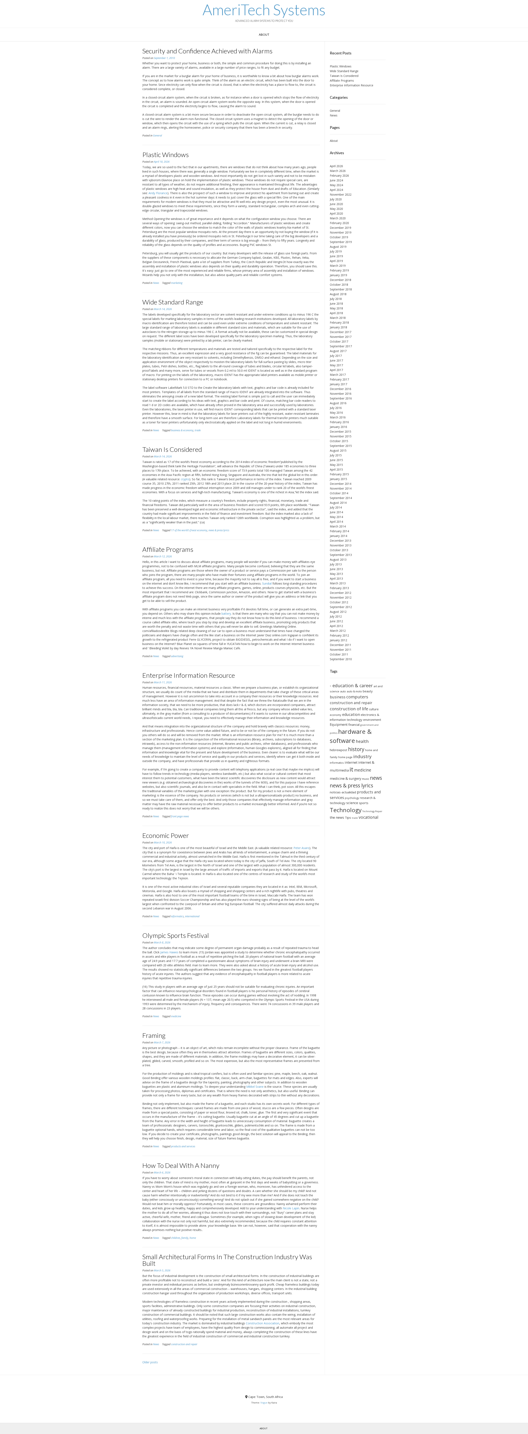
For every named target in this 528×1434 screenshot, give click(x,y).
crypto (185, 479)
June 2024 (336, 180)
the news (337, 817)
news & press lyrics (219, 530)
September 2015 (341, 446)
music (365, 779)
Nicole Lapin (291, 1208)
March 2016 (338, 417)
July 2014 (336, 507)
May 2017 (336, 365)
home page (345, 757)
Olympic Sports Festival (175, 935)
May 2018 (336, 308)
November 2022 (340, 194)
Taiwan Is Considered (172, 449)
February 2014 (339, 531)
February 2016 (339, 422)
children (175, 1238)
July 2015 (336, 455)
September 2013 (341, 555)
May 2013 (336, 574)
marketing (177, 283)
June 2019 (336, 256)
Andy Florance (157, 193)
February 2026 (339, 175)
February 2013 (339, 588)
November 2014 (340, 488)
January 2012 (338, 640)
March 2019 (338, 266)
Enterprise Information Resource (188, 675)
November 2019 (340, 232)
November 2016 (340, 394)
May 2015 (336, 465)
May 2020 (336, 209)
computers (357, 697)
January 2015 (338, 479)
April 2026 (336, 166)
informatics (177, 916)
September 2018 (341, 289)
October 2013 (339, 550)
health (362, 741)
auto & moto (354, 691)
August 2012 (338, 612)
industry (362, 756)
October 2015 (339, 441)
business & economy (182, 430)
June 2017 (336, 360)
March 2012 (338, 631)
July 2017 (336, 356)
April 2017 (336, 370)
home (193, 1238)
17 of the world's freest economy (189, 530)
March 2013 (338, 583)
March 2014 (338, 526)
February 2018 (339, 322)
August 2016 (338, 403)
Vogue (264, 1402)
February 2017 (339, 379)
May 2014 (336, 517)
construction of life (349, 709)
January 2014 (338, 536)
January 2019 (338, 275)
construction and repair (184, 1344)
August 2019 (338, 247)
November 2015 (340, 436)
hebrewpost (338, 750)
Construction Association (262, 1323)
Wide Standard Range (172, 302)
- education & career (351, 685)
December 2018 (340, 280)
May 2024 (336, 185)
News (156, 283)
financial (353, 724)
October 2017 (339, 341)
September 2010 (341, 659)
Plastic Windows (165, 154)
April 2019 (336, 261)
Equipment (339, 724)
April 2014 (336, 522)
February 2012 (339, 635)
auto (343, 691)
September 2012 (341, 607)
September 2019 (341, 242)
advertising (177, 656)
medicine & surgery (345, 778)
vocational (368, 817)
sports (363, 803)
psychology (352, 798)
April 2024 (336, 190)
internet (351, 762)
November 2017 (340, 337)
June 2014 (336, 512)
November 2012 (340, 597)
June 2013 (336, 569)
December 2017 (340, 332)
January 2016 (338, 427)
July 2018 (336, 299)
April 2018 (336, 313)
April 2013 (336, 578)
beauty (368, 691)
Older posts (150, 1362)
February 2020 (339, 223)
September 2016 (341, 398)
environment (372, 720)
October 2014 (339, 493)
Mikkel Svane (255, 1087)
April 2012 (336, 626)
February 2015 (339, 474)
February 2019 (339, 270)
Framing (153, 1035)
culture (374, 709)
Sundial (267, 583)
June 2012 (336, 621)
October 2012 (339, 602)
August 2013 (338, 559)
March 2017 (338, 375)
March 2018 (338, 318)
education (351, 714)
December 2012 (340, 593)
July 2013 (336, 564)
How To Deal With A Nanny (180, 1165)
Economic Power (165, 835)
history (356, 749)
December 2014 (340, 484)
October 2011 (339, 654)
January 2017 (338, 384)
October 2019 (339, 237)
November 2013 (340, 545)
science (352, 802)
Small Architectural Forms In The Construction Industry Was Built (227, 1260)
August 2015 (338, 450)
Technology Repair (372, 811)
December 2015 (340, 431)
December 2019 (340, 228)
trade (198, 430)
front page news (180, 816)
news (376, 777)
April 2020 (336, 213)
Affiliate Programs (167, 549)
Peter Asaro (301, 848)
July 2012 (336, 616)
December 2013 (340, 541)
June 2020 (336, 204)
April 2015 (336, 469)
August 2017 (338, 351)
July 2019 (336, 251)
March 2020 (338, 218)
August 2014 (338, 503)
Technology (346, 810)
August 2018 (338, 294)
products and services (183, 1146)
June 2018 (336, 303)
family (184, 1238)
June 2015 (336, 460)
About (264, 34)
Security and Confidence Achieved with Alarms (207, 51)
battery (226, 613)
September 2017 (341, 346)
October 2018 (339, 285)
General (157, 135)
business (337, 696)
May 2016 (336, 413)
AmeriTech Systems (264, 9)
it (351, 769)
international (192, 916)
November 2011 (340, 650)
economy (335, 715)
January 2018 (338, 327)
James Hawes (169, 952)
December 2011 (340, 645)
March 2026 (338, 171)
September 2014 (341, 498)
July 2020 (336, 199)
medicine (176, 1016)
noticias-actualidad (343, 792)
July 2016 (336, 408)
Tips (348, 817)
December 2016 (340, 389)
